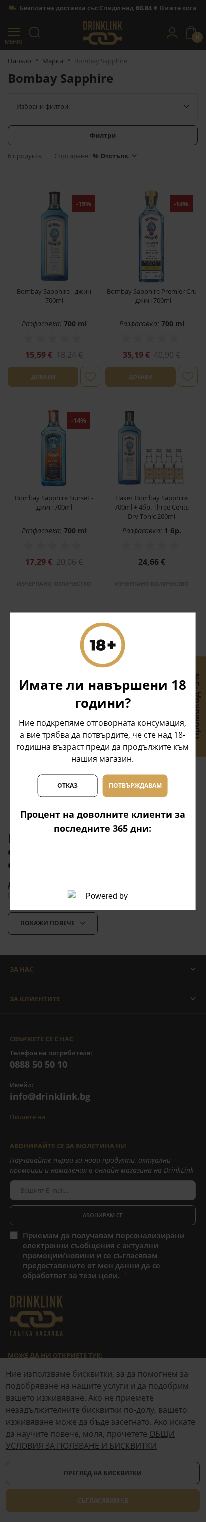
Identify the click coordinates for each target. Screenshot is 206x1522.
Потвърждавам (135, 785)
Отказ (68, 785)
